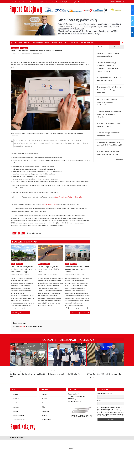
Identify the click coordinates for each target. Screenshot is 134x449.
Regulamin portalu (18, 415)
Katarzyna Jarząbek (52, 274)
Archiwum (16, 407)
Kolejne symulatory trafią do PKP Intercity (64, 374)
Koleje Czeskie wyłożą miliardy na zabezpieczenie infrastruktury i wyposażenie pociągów (23, 269)
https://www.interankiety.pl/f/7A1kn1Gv (68, 197)
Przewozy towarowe (41, 43)
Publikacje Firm (87, 43)
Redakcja (15, 394)
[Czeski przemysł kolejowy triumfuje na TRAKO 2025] (28, 354)
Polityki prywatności (19, 420)
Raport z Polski (15, 48)
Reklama (15, 411)
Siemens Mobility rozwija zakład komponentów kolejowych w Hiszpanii (77, 269)
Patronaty (16, 398)
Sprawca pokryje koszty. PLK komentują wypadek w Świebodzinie (107, 102)
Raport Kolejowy (26, 53)
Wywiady (18, 43)
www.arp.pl (46, 204)
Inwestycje (19, 263)
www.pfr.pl (53, 204)
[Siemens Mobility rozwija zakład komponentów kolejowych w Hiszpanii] (77, 253)
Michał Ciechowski (25, 274)
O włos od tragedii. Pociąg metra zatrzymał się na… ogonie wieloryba (109, 114)
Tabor (54, 43)
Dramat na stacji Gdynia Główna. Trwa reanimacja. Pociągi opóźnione (109, 90)
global (13, 263)
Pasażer (27, 43)
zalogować (22, 326)
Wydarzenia (64, 43)
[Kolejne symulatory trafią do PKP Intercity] (67, 354)
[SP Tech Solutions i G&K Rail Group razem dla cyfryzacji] (105, 354)
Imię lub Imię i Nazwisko (104, 393)
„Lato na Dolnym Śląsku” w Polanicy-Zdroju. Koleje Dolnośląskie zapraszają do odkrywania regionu (59, 1)
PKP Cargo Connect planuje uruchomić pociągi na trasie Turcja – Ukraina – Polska (21, 313)
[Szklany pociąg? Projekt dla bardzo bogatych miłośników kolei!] (50, 253)
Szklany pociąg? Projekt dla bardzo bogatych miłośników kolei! (48, 269)
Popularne (101, 47)
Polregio (74, 43)
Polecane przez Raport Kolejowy (67, 339)
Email (99, 400)
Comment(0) (38, 53)
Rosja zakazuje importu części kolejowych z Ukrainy (81, 313)
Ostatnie (117, 47)
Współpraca (16, 403)
